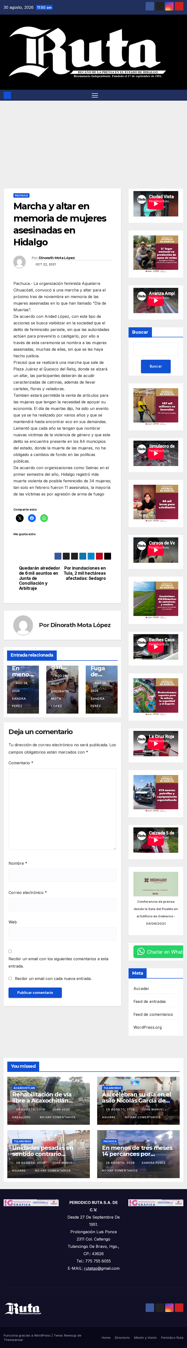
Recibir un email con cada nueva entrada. (53, 978)
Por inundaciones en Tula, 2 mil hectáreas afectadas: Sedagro (85, 573)
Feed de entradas (149, 1001)
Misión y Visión (145, 1337)
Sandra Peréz (19, 702)
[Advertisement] (93, 137)
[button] (180, 95)
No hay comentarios (58, 1117)
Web (13, 922)
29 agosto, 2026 (31, 1109)
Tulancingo (112, 1087)
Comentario (21, 762)
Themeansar (13, 1340)
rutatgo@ (92, 1268)
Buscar (140, 332)
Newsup (70, 1335)
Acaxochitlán (24, 1087)
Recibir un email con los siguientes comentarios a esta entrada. (58, 962)
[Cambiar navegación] (95, 95)
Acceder (141, 988)
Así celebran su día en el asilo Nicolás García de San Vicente (136, 1100)
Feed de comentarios (153, 1014)
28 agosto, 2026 (121, 1162)
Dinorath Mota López (57, 258)
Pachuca (21, 195)
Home (106, 1337)
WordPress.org (147, 1027)
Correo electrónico (28, 892)
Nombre (18, 863)
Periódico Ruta (172, 1337)
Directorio (122, 1337)
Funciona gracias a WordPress (28, 1335)
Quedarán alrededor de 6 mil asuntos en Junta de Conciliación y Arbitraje (39, 578)
